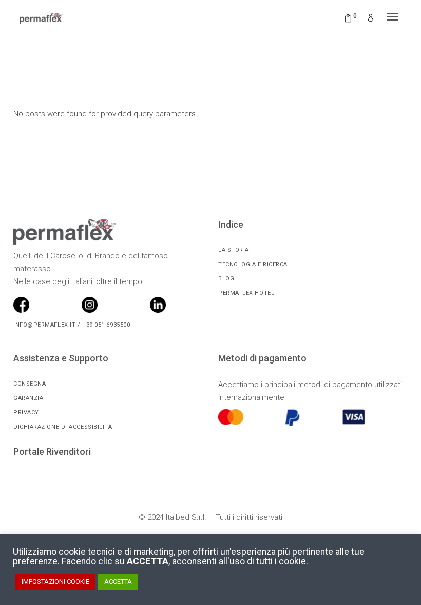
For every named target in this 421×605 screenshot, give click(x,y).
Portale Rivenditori (52, 451)
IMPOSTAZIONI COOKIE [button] (55, 582)
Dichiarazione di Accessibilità (62, 427)
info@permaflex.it (44, 324)
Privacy (26, 412)
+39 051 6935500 (105, 324)
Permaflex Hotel (246, 293)
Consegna (29, 383)
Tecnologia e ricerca (253, 264)
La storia (233, 250)
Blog (226, 278)
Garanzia (28, 398)
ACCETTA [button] (118, 582)
